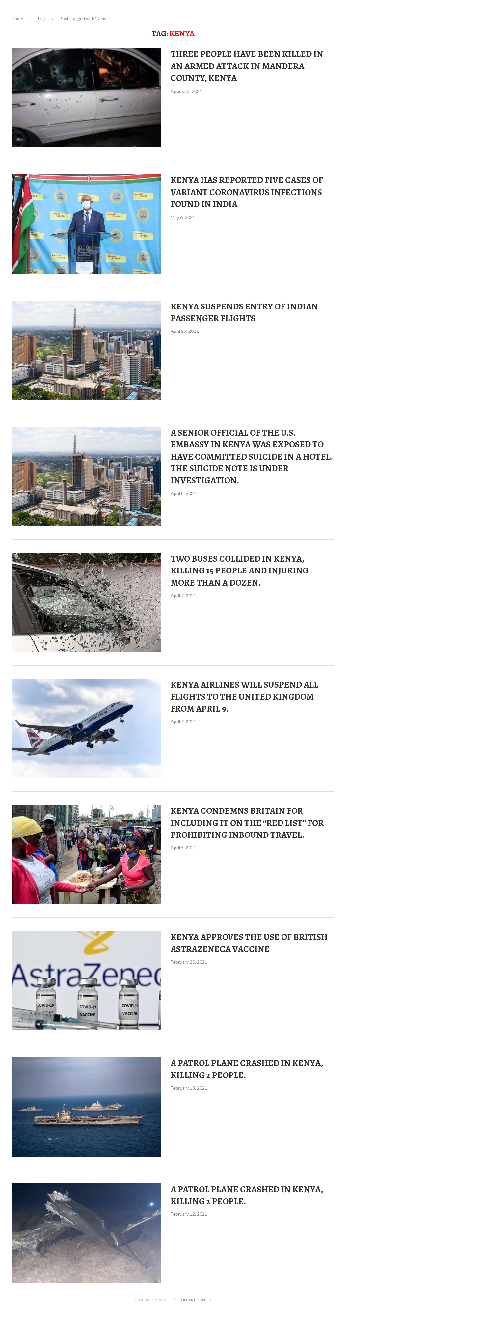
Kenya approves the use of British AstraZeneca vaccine (249, 943)
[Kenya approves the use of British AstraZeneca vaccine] (86, 980)
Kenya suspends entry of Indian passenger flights (244, 312)
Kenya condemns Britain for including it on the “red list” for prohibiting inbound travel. (247, 823)
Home (17, 18)
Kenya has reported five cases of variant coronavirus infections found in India (247, 192)
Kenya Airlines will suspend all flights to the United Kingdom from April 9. (244, 697)
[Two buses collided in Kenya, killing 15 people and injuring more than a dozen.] (86, 602)
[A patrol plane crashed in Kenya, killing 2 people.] (86, 1106)
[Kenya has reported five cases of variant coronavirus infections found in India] (86, 224)
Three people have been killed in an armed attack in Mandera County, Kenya (247, 66)
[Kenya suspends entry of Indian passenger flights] (86, 350)
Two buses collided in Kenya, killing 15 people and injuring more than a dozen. (240, 571)
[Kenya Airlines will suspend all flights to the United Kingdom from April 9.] (86, 728)
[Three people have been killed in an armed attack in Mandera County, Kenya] (86, 97)
